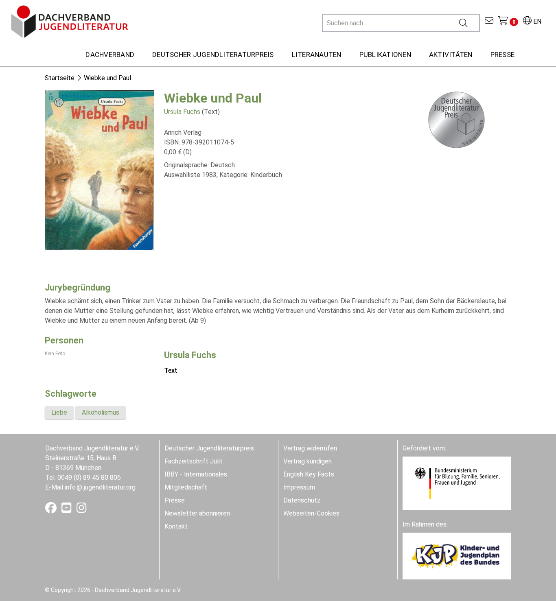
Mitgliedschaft (185, 487)
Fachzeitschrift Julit (193, 461)
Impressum (299, 487)
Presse (174, 500)
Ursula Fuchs (182, 112)
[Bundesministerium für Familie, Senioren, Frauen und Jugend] (457, 483)
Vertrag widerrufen (310, 448)
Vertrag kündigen (307, 461)
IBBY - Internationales (195, 474)
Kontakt (176, 526)
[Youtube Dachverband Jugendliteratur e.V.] (67, 510)
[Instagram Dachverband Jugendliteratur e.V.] (82, 510)
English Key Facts (308, 474)
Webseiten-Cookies (311, 513)
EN (536, 21)
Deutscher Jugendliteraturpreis (209, 448)
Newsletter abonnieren (197, 513)
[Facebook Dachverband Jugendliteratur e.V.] (51, 510)
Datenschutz (301, 500)
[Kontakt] (489, 21)
